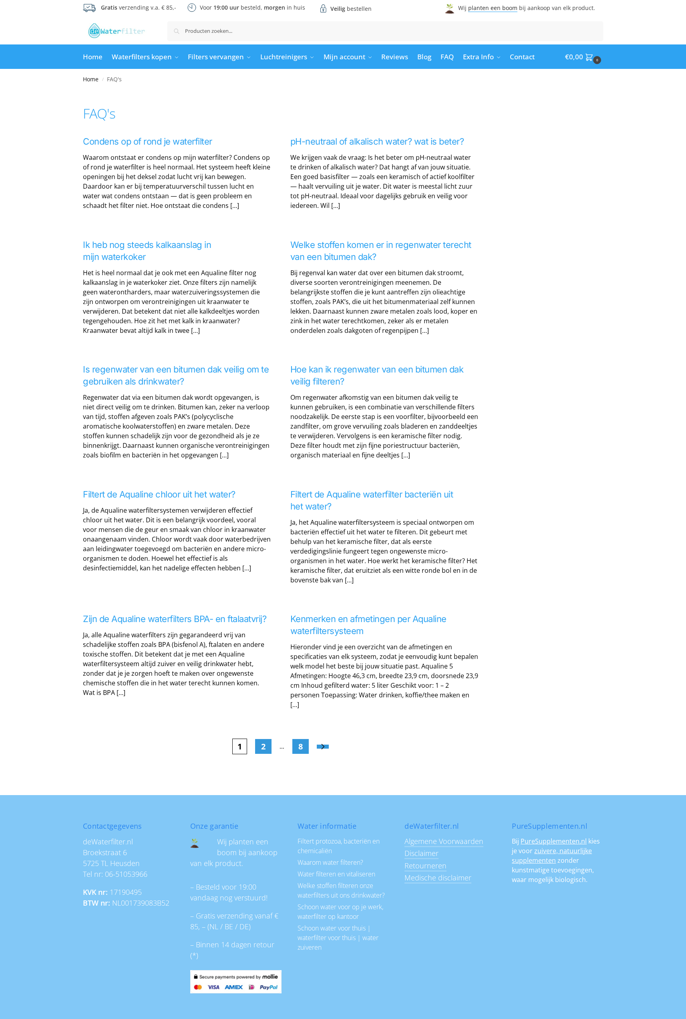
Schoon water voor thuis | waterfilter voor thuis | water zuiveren (338, 938)
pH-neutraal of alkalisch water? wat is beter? (377, 141)
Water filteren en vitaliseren (336, 874)
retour (263, 944)
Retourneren (425, 865)
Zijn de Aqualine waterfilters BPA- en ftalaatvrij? (174, 619)
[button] (584, 57)
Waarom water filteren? (330, 862)
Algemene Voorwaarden (443, 841)
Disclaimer (421, 853)
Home (91, 79)
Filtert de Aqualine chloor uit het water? (159, 494)
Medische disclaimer (437, 877)
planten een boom (492, 8)
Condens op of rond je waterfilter (147, 141)
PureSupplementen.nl (554, 841)
